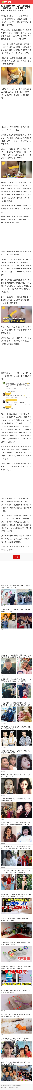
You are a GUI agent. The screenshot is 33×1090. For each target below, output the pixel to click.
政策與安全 (8, 1087)
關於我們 (3, 1087)
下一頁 (16, 557)
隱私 (15, 1087)
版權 (17, 1087)
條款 (12, 1087)
